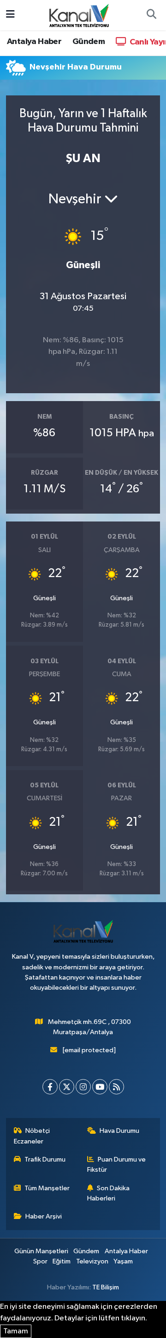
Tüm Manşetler (47, 1188)
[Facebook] (50, 1086)
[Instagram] (83, 1086)
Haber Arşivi (43, 1216)
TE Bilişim (105, 1287)
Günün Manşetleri (41, 1251)
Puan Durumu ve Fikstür (116, 1164)
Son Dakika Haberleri (108, 1193)
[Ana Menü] (10, 15)
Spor (40, 1261)
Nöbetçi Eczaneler (32, 1135)
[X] (66, 1086)
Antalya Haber (34, 42)
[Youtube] (99, 1086)
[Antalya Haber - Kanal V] (78, 14)
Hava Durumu (119, 1130)
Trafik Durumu (44, 1159)
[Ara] (151, 15)
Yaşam (123, 1261)
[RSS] (116, 1086)
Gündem (88, 42)
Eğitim (62, 1261)
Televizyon (92, 1261)
